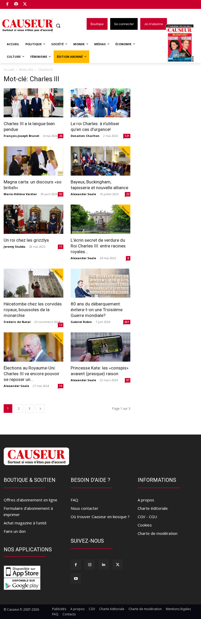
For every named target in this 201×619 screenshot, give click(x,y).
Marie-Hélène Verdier (20, 194)
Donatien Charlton (85, 136)
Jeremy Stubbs (14, 246)
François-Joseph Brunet (21, 136)
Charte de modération (157, 533)
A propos (146, 499)
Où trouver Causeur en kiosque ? (100, 516)
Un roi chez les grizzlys (26, 240)
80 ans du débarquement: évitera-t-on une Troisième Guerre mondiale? (96, 309)
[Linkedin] (103, 564)
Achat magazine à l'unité (25, 522)
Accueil (9, 69)
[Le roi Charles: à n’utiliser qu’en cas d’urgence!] (100, 103)
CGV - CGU (147, 516)
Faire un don (15, 531)
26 (60, 136)
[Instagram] (90, 564)
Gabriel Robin (81, 322)
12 (60, 325)
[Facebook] (7, 4)
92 (60, 194)
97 (127, 380)
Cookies (145, 525)
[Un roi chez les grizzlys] (33, 219)
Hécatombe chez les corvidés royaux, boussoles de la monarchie (33, 309)
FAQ (74, 499)
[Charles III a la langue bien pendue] (33, 103)
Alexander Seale (83, 194)
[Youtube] (76, 578)
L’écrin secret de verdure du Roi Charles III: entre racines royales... (98, 246)
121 (127, 136)
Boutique (38, 3)
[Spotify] (16, 4)
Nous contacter (84, 508)
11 (60, 246)
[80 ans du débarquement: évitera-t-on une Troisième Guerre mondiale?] (100, 283)
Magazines (183, 44)
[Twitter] (25, 4)
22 (127, 194)
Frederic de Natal (17, 322)
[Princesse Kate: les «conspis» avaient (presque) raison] (100, 347)
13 (60, 386)
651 (127, 322)
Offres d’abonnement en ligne (30, 499)
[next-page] (40, 408)
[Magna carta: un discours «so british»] (33, 161)
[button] (58, 26)
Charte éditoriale (153, 508)
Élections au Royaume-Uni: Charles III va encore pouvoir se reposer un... (31, 373)
